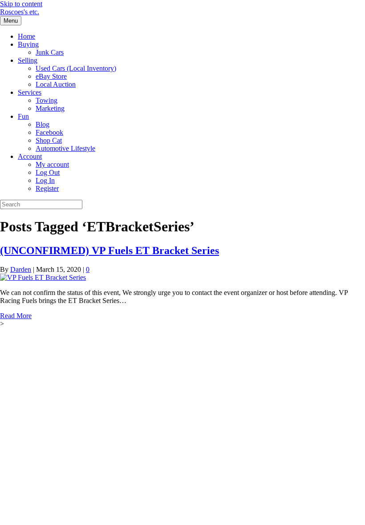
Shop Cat (49, 140)
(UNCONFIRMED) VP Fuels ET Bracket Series (109, 250)
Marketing (50, 108)
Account (30, 156)
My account (52, 164)
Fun (23, 116)
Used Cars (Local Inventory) (76, 68)
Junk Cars (50, 52)
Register (47, 188)
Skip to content (21, 4)
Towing (46, 100)
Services (29, 92)
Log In (45, 180)
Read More (16, 315)
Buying (28, 44)
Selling (27, 60)
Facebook (49, 132)
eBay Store (51, 76)
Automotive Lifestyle (65, 148)
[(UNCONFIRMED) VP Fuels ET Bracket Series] (43, 277)
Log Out (48, 172)
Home (26, 36)
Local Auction (56, 84)
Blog (42, 124)
